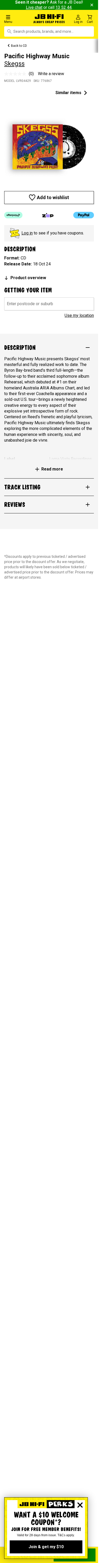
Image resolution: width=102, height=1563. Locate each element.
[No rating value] (16, 74)
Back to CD (19, 46)
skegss (14, 63)
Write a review (51, 73)
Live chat (34, 7)
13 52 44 (63, 7)
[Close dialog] (80, 1505)
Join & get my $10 (46, 1546)
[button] (17, 19)
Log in (27, 233)
